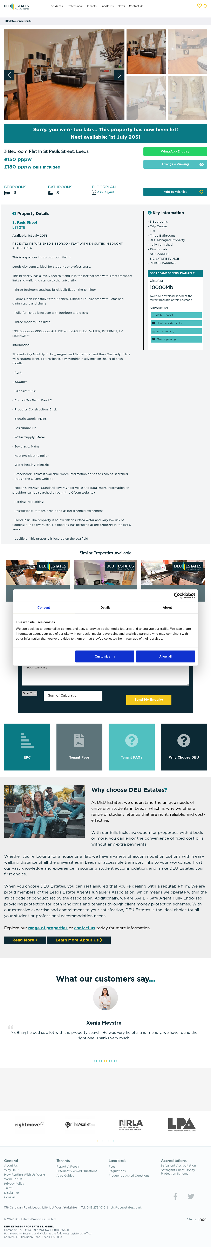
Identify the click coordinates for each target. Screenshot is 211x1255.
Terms (8, 1188)
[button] (119, 75)
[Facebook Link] (175, 1196)
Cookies (9, 1197)
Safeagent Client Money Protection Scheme (178, 1172)
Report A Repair (68, 1167)
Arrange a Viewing (175, 164)
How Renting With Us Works (25, 1175)
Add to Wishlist (175, 192)
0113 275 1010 (96, 1207)
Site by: (192, 1219)
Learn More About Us (78, 940)
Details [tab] (106, 607)
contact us (84, 928)
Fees (112, 1167)
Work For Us (13, 1179)
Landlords (107, 6)
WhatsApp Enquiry (175, 151)
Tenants (91, 6)
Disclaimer (11, 1193)
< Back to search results (18, 21)
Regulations (117, 1171)
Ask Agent (105, 192)
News (121, 6)
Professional (74, 6)
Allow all (165, 656)
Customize (102, 656)
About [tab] (167, 607)
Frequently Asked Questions (76, 1171)
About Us (11, 1165)
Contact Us (136, 6)
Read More (23, 940)
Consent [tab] (44, 607)
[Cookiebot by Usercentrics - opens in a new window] (177, 596)
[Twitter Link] (191, 1196)
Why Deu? (11, 1170)
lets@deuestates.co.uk (126, 1207)
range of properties (48, 928)
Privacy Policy (14, 1184)
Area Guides (65, 1176)
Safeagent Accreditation (178, 1165)
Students (57, 6)
